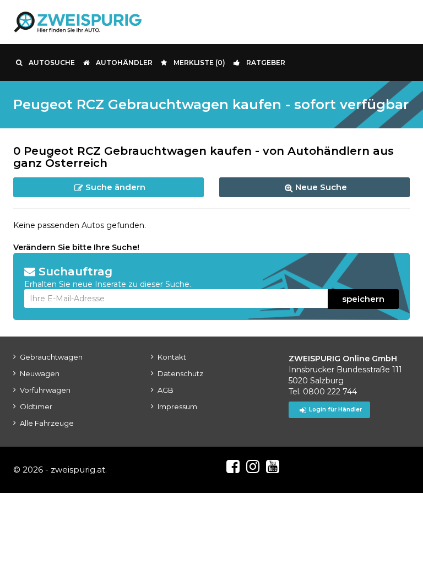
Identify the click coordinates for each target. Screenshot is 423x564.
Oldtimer (36, 406)
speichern (363, 299)
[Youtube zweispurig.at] (272, 466)
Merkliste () (199, 62)
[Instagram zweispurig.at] (252, 466)
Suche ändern (114, 187)
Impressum (177, 406)
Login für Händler (335, 409)
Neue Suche (320, 187)
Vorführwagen (45, 390)
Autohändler (124, 62)
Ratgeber (265, 62)
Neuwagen (39, 373)
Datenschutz (180, 373)
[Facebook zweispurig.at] (233, 466)
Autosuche (52, 62)
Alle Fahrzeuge (47, 423)
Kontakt (172, 356)
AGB (165, 390)
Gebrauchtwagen (51, 356)
